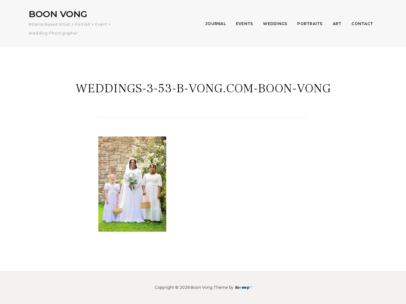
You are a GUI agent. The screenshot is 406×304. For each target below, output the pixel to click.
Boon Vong (58, 14)
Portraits (309, 23)
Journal (215, 23)
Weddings (275, 23)
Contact (362, 23)
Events (244, 23)
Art (337, 23)
